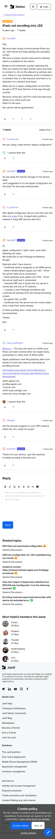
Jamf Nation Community (14, 713)
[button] (6, 7)
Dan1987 (11, 38)
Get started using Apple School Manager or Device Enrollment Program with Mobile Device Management (25, 373)
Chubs (14, 622)
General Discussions (14, 15)
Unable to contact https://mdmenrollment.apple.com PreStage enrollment (25, 570)
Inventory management (13, 771)
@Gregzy (7, 348)
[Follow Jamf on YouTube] (15, 689)
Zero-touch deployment (14, 757)
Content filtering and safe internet (19, 800)
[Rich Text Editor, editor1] (27, 505)
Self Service (8, 781)
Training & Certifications (14, 708)
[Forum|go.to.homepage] (15, 6)
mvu (13, 657)
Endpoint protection (12, 790)
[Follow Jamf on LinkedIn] (9, 688)
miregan (11, 420)
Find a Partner (9, 732)
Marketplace (8, 723)
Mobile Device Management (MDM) (19, 761)
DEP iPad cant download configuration (22, 546)
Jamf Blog (7, 718)
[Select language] (33, 7)
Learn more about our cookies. (35, 819)
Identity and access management (18, 785)
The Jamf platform (11, 752)
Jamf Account (9, 737)
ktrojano (15, 631)
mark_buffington (15, 343)
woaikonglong (18, 648)
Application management (14, 766)
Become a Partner (11, 727)
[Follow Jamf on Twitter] (3, 689)
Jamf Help (7, 703)
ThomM (14, 640)
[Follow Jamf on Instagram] (21, 688)
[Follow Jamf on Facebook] (27, 688)
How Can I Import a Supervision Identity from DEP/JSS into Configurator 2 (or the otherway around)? (26, 585)
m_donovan (12, 139)
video (14, 216)
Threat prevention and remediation (19, 795)
